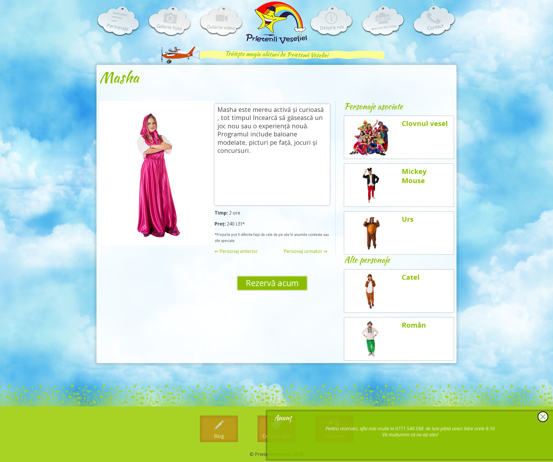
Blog (219, 436)
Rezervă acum (272, 282)
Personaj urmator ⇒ (305, 251)
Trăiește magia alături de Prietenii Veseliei (276, 54)
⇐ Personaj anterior (236, 251)
